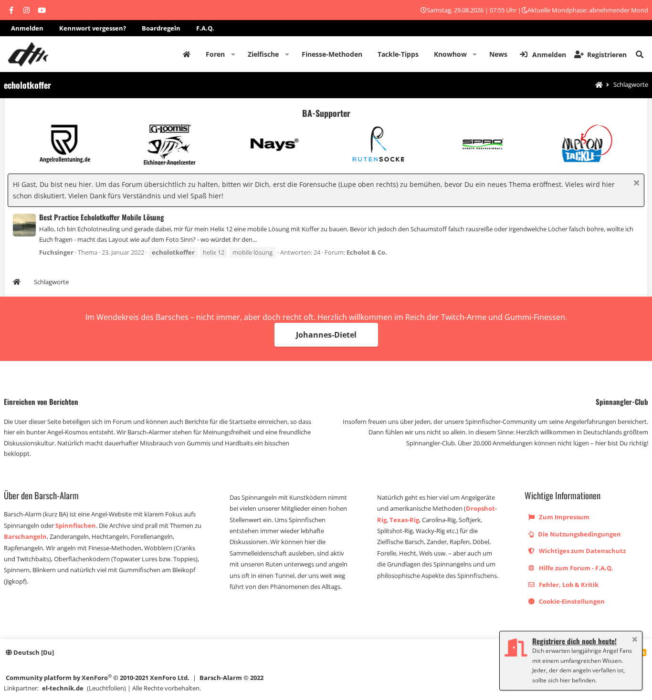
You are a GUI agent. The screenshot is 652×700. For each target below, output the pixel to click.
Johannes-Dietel (326, 334)
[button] (233, 54)
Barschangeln (25, 536)
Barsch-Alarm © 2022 (231, 677)
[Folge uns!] (11, 10)
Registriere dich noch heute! (574, 641)
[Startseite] (599, 85)
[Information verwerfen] (635, 184)
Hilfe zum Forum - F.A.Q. (575, 568)
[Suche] (639, 54)
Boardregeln (161, 28)
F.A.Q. (205, 28)
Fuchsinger (56, 252)
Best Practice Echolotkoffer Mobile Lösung (101, 217)
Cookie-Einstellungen (571, 601)
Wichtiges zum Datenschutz (581, 550)
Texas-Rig (404, 519)
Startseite (187, 54)
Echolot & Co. (367, 252)
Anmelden (27, 28)
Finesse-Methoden (332, 54)
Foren (215, 54)
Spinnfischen (75, 525)
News (498, 54)
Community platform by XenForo (97, 677)
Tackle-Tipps (398, 54)
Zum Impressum (563, 517)
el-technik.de (63, 688)
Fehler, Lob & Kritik (568, 584)
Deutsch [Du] (33, 652)
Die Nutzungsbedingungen (578, 534)
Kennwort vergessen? (92, 28)
